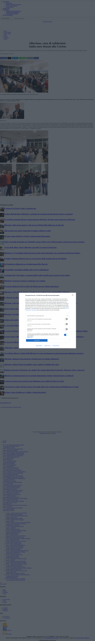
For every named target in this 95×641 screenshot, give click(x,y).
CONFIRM (37, 340)
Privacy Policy (56, 345)
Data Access (47, 345)
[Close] (73, 295)
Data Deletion (39, 345)
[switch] (66, 319)
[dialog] (47, 320)
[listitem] (47, 316)
